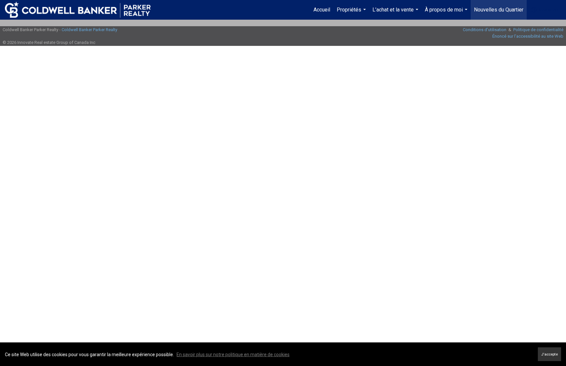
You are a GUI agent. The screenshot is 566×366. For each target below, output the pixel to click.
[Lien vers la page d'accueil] (81, 10)
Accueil (321, 10)
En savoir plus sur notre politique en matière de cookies (233, 354)
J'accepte (549, 354)
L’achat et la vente (396, 13)
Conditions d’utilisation (484, 29)
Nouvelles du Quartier (498, 10)
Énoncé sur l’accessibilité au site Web (527, 36)
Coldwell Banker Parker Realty (89, 29)
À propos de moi (447, 13)
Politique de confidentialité (538, 29)
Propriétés (352, 13)
